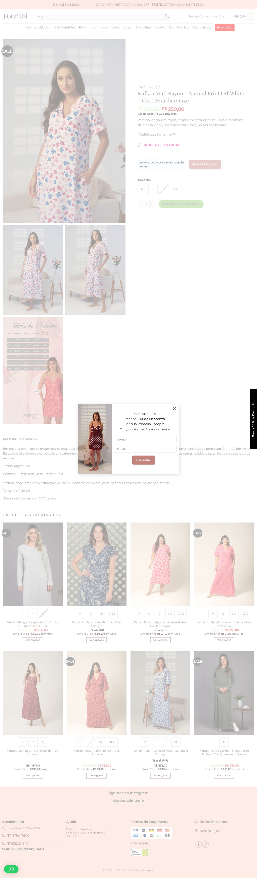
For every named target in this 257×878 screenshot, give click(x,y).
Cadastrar (143, 460)
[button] (11, 869)
